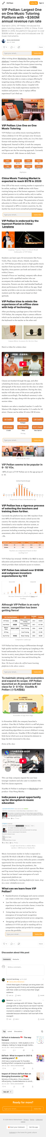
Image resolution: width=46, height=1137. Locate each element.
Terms (32, 1120)
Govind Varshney (12, 979)
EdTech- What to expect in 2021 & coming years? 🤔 (17, 1057)
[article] (23, 1044)
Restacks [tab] (16, 959)
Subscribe (33, 3)
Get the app (33, 1127)
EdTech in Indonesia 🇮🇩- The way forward (16, 1038)
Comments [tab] (7, 959)
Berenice (9, 1000)
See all (6, 1092)
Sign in (41, 3)
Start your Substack (17, 1127)
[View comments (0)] (14, 1086)
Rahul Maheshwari (13, 40)
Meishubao (33, 788)
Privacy (26, 1120)
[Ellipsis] (43, 979)
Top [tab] (4, 1031)
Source (39, 208)
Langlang (8, 226)
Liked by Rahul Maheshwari (16, 982)
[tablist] (11, 959)
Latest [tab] (10, 1031)
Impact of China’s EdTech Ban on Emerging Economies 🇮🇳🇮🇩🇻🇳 (16, 1075)
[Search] (42, 1031)
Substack (12, 1132)
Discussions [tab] (18, 1031)
